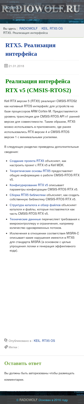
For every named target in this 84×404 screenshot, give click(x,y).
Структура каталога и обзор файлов (35, 205)
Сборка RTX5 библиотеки (28, 195)
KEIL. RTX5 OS (52, 28)
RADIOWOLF (12, 7)
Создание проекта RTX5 (27, 160)
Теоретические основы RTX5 (30, 171)
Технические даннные (25, 219)
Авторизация (54, 7)
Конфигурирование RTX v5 (29, 185)
